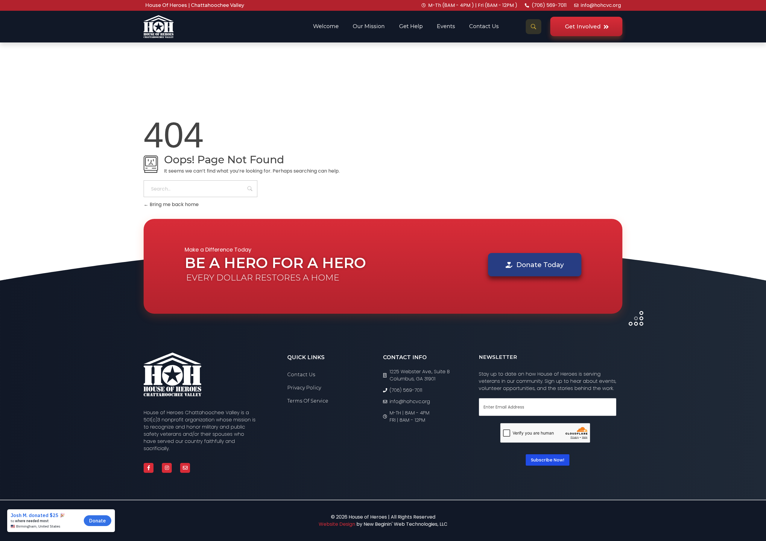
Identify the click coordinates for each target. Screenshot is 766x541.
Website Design (337, 524)
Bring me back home (173, 204)
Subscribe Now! (547, 460)
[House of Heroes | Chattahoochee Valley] (172, 374)
